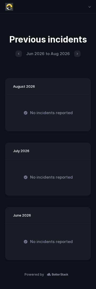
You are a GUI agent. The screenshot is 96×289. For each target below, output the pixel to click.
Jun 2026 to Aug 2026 (48, 53)
